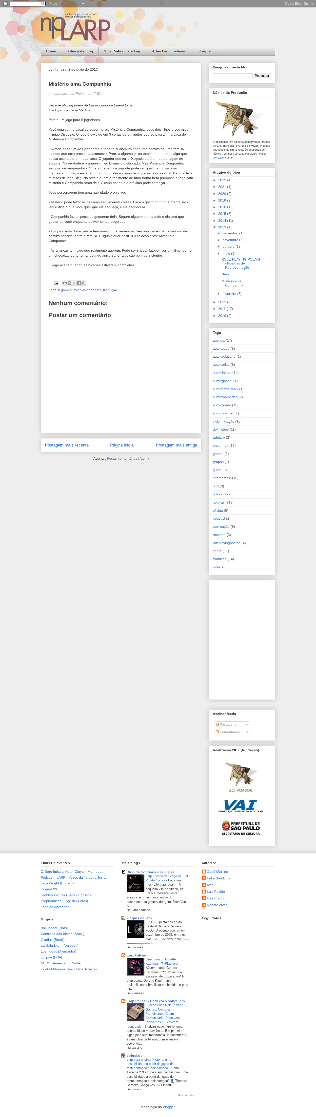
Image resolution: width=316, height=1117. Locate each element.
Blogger (169, 1107)
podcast (219, 518)
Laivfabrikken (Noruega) (60, 945)
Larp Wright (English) (57, 883)
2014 (222, 221)
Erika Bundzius (218, 878)
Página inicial (122, 445)
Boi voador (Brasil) (55, 928)
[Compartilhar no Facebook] (79, 283)
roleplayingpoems (87, 290)
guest (217, 470)
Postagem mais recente (67, 445)
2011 (222, 309)
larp (216, 486)
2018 (222, 200)
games (66, 290)
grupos (218, 462)
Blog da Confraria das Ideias (151, 872)
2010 (222, 316)
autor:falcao (222, 373)
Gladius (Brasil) (53, 940)
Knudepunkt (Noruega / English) (66, 895)
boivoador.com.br (223, 157)
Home (51, 51)
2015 (222, 214)
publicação (221, 526)
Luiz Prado (215, 898)
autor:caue (221, 348)
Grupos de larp (139, 918)
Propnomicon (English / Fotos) (64, 901)
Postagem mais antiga (176, 445)
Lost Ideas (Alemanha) (58, 951)
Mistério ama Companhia (232, 283)
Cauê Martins (217, 871)
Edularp (219, 437)
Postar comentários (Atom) (128, 458)
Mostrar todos (186, 1095)
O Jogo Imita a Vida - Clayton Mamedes (72, 871)
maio (226, 253)
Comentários (229, 732)
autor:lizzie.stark (225, 389)
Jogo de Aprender (55, 907)
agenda (219, 340)
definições (221, 429)
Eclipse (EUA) (51, 957)
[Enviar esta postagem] (55, 283)
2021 (222, 187)
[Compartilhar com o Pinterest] (83, 283)
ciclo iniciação (223, 421)
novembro (230, 240)
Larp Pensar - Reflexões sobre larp (156, 1001)
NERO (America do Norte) (61, 963)
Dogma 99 (49, 889)
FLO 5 (151, 922)
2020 (222, 194)
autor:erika (221, 364)
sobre (217, 551)
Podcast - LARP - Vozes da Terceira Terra (73, 877)
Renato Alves (217, 905)
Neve (225, 274)
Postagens (227, 724)
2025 (222, 180)
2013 (222, 227)
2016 (222, 207)
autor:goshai (222, 381)
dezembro (230, 233)
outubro (229, 246)
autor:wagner (223, 413)
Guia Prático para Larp (122, 51)
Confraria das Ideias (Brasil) (62, 934)
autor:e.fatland (224, 356)
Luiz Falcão (136, 955)
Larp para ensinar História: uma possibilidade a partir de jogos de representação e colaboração (150, 1064)
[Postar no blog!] (69, 283)
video (217, 567)
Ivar (210, 885)
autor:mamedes (225, 397)
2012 (222, 302)
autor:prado (222, 405)
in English (204, 51)
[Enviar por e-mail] (64, 283)
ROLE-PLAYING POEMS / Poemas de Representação (240, 263)
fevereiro (229, 294)
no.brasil (219, 502)
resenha (219, 535)
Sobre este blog (79, 51)
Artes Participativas (168, 51)
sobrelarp (135, 1055)
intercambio (222, 478)
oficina (218, 510)
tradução (110, 290)
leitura (217, 494)
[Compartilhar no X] (74, 283)
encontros (220, 445)
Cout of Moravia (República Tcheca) (69, 969)
